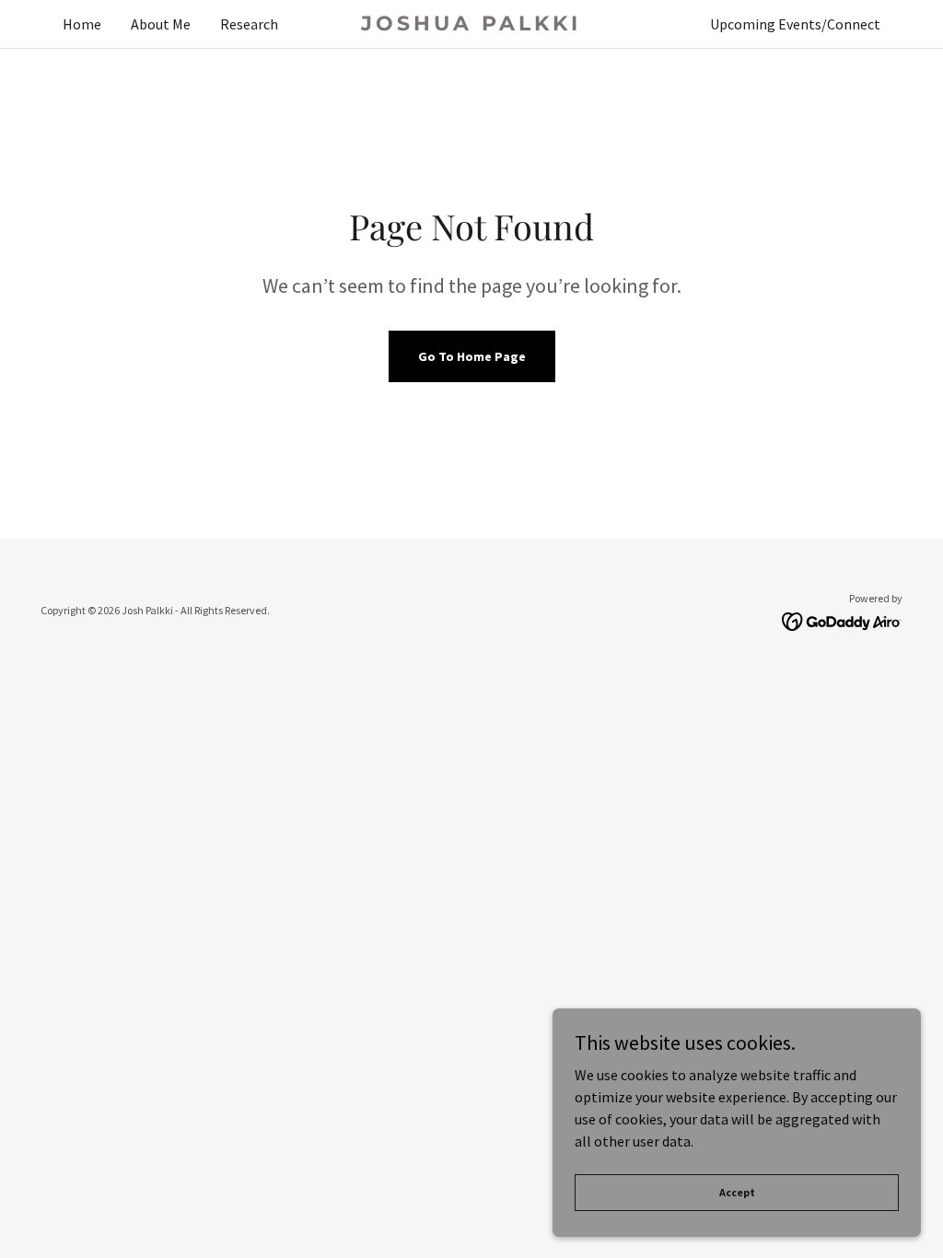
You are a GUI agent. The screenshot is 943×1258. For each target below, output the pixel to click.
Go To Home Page (472, 356)
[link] (471, 25)
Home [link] (82, 24)
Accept (737, 1192)
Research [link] (249, 24)
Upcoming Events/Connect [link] (795, 24)
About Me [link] (161, 24)
